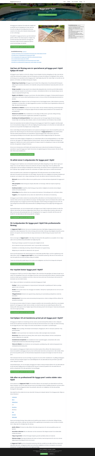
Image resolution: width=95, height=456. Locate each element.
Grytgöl (14, 414)
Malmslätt (14, 417)
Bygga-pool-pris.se (15, 1)
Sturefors (14, 407)
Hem (64, 1)
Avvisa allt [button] (52, 453)
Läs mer (58, 451)
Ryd (13, 412)
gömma (24, 51)
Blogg (80, 1)
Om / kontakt (75, 1)
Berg (13, 399)
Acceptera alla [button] (44, 453)
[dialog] (47, 452)
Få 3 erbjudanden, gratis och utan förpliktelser (47, 14)
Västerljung (15, 402)
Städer (68, 1)
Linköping (14, 397)
